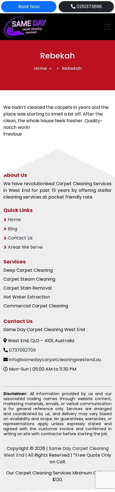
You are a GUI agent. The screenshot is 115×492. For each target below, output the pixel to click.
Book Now (29, 6)
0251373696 (88, 6)
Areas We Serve (25, 247)
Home (40, 68)
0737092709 (22, 350)
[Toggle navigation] (106, 26)
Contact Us (20, 238)
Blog (12, 229)
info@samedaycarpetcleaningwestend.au (55, 359)
